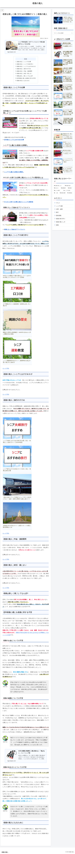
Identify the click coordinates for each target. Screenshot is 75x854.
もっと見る (6, 368)
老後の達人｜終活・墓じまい (24, 73)
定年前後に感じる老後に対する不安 (26, 78)
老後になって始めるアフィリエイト (14, 229)
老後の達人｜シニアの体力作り (25, 64)
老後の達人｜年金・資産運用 (24, 71)
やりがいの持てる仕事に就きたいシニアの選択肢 (18, 202)
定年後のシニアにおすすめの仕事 (14, 139)
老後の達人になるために (23, 80)
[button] (72, 33)
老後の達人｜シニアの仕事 (24, 61)
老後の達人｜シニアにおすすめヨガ (26, 66)
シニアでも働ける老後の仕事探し (14, 172)
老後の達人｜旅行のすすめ (24, 68)
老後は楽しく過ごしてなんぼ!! (25, 76)
